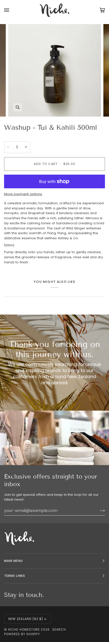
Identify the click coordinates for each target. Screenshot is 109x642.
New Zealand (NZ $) (25, 619)
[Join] (98, 510)
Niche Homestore (24, 629)
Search (59, 629)
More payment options (23, 194)
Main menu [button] (13, 561)
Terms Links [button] (14, 576)
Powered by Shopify (22, 634)
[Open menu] (11, 10)
